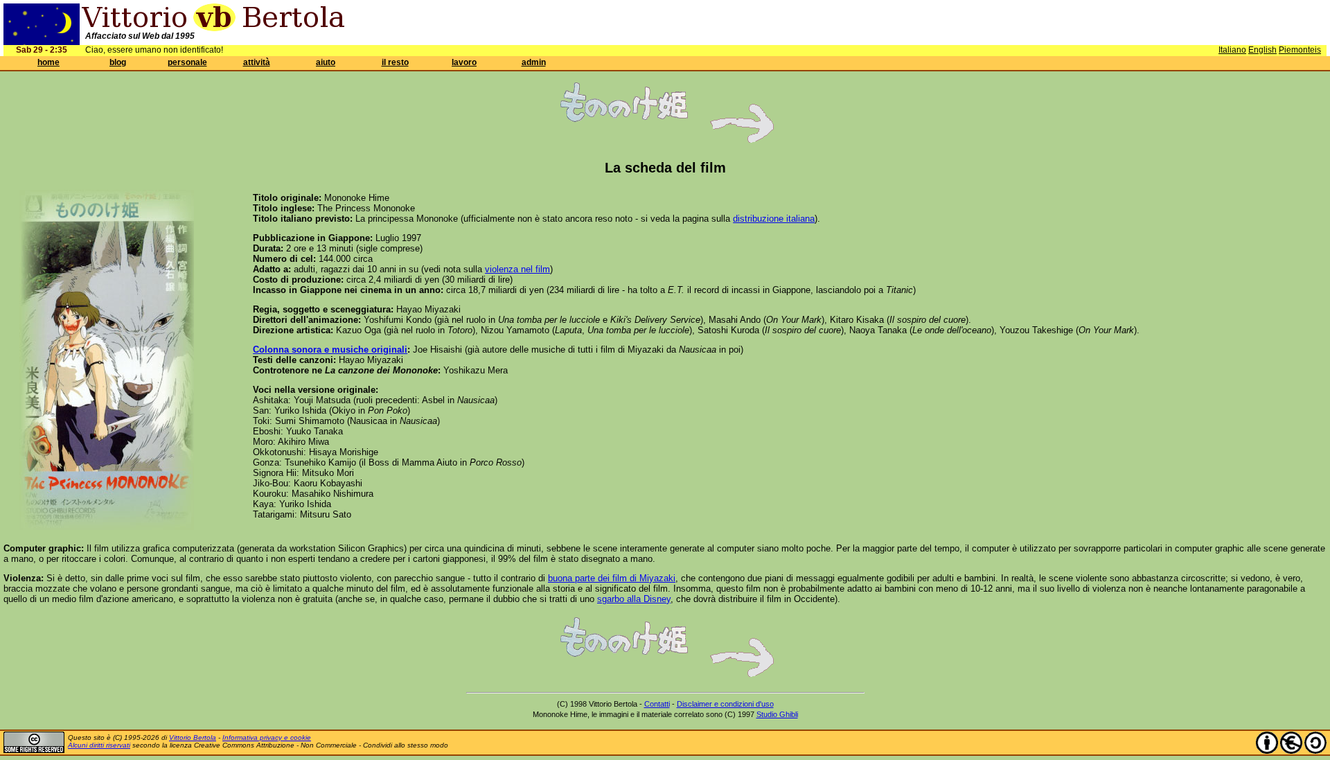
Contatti (657, 704)
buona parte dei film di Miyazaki (611, 578)
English (1262, 50)
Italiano (1232, 50)
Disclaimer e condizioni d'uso (725, 704)
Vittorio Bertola (192, 737)
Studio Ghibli (777, 714)
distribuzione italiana (774, 218)
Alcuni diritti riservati (99, 745)
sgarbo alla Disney (634, 599)
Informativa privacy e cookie (266, 737)
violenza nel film (517, 269)
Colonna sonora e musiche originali (330, 349)
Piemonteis (1300, 50)
